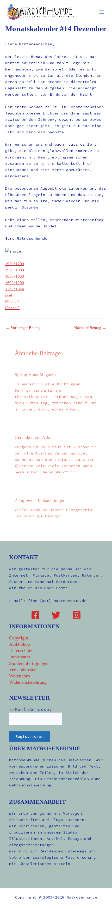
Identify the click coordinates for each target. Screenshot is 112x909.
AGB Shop (19, 644)
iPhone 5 (12, 308)
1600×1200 (14, 283)
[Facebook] (35, 615)
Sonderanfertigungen (28, 663)
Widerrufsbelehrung (28, 682)
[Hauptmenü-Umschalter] (101, 12)
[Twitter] (56, 615)
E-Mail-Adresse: (30, 709)
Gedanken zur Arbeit (34, 437)
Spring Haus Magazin (35, 374)
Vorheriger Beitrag (23, 328)
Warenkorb (19, 675)
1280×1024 (14, 289)
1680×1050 (14, 276)
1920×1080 (14, 270)
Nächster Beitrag (90, 328)
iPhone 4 (12, 301)
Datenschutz (20, 650)
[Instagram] (76, 615)
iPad (8, 295)
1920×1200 (14, 264)
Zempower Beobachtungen (40, 500)
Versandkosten (22, 669)
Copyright (18, 637)
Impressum (19, 656)
